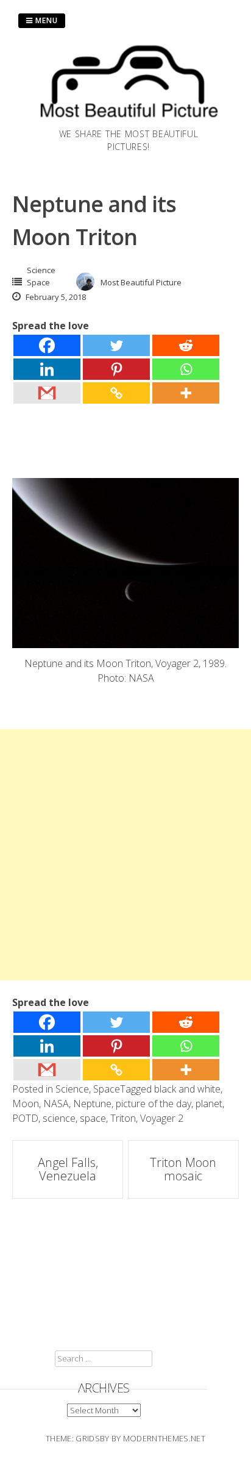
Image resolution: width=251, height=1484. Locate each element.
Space (38, 282)
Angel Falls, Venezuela (68, 1169)
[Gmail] (46, 393)
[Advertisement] (125, 854)
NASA (56, 1103)
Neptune (92, 1103)
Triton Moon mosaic (183, 1169)
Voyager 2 (161, 1118)
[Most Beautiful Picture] (129, 120)
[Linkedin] (46, 369)
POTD (25, 1118)
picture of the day (153, 1103)
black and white (187, 1089)
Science (41, 270)
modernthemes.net (164, 1438)
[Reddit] (185, 345)
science (59, 1118)
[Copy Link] (116, 393)
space (93, 1118)
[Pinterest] (116, 369)
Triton (123, 1118)
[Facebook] (46, 345)
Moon (25, 1103)
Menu (45, 20)
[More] (185, 393)
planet (209, 1103)
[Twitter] (116, 345)
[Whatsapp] (185, 369)
